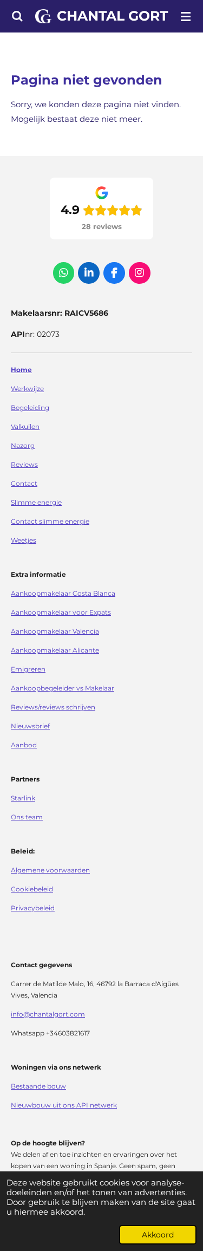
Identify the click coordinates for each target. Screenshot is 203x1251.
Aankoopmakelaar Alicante (55, 650)
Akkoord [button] (158, 1234)
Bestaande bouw (38, 1086)
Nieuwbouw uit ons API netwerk (64, 1105)
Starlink (23, 798)
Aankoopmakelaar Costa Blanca (63, 593)
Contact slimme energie (50, 521)
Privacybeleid (33, 908)
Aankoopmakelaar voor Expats (61, 612)
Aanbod (24, 745)
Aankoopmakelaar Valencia (55, 631)
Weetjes (23, 540)
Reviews (24, 464)
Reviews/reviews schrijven (53, 707)
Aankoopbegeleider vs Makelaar (62, 688)
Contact (24, 483)
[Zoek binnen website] (17, 16)
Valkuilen (25, 427)
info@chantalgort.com (48, 1014)
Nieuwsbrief (30, 726)
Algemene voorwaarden (50, 870)
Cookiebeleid (32, 889)
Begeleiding (30, 408)
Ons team (27, 817)
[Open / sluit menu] (186, 16)
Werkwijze (27, 389)
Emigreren (28, 669)
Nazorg (23, 445)
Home (21, 370)
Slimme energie (36, 502)
